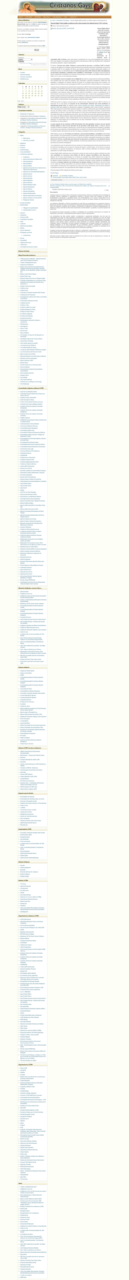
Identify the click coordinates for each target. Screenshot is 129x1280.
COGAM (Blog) (24, 1091)
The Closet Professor (26, 379)
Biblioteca (23, 143)
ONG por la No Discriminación (28, 1143)
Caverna (22, 147)
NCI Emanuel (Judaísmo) (27, 781)
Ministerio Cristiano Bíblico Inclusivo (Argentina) (33, 549)
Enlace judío (23, 1208)
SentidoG (22, 905)
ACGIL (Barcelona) (25, 919)
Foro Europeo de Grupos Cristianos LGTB (31, 987)
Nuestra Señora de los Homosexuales (30, 365)
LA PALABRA (28, 17)
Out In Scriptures (24, 818)
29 (23, 98)
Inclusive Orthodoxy (25, 527)
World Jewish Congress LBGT (28, 789)
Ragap (56, 173)
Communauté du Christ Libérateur (29, 424)
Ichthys (22, 490)
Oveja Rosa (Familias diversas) (28, 899)
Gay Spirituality (24, 839)
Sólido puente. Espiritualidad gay (29, 857)
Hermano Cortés (24, 1219)
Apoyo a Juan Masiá (26, 673)
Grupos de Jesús (25, 706)
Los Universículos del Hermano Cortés (31, 352)
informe (101, 52)
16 (26, 93)
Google (30, 63)
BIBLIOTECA (46, 17)
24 (29, 95)
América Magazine (25, 867)
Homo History (24, 1221)
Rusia (77, 177)
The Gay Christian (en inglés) (28, 1060)
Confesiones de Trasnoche (27, 295)
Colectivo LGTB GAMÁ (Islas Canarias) (31, 1095)
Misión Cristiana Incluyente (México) (30, 551)
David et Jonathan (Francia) (28, 969)
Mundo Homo (24, 362)
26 (35, 95)
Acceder (22, 72)
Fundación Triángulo (26, 1116)
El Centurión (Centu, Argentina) (28, 975)
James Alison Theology (26, 341)
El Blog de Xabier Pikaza (27, 311)
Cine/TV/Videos (24, 150)
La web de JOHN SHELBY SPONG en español (33, 349)
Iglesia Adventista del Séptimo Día (32, 159)
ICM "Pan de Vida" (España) (28, 492)
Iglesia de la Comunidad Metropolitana (34, 171)
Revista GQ (23, 903)
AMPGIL (22, 1072)
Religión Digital (24, 876)
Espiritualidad (24, 205)
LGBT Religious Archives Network (29, 1017)
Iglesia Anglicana (28, 161)
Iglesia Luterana (27, 176)
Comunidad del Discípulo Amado (29, 442)
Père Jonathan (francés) (27, 373)
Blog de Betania (24, 938)
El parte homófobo (25, 203)
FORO (65, 17)
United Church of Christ (26, 744)
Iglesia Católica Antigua (26, 503)
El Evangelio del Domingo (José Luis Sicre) (32, 799)
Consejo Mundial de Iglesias (28, 695)
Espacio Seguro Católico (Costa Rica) (30, 479)
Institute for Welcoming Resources (29, 529)
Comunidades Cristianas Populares (30, 691)
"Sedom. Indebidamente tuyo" (28, 262)
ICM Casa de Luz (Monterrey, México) (30, 496)
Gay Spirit (23, 762)
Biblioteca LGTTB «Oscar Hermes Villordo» (32, 603)
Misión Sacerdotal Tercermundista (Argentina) (32, 725)
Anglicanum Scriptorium (26, 264)
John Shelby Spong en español (29, 343)
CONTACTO (73, 17)
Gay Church (23, 488)
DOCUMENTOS (57, 17)
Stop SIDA (23, 1177)
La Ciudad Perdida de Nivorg (28, 347)
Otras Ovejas (23, 1028)
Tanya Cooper (83, 177)
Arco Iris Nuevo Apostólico (27, 925)
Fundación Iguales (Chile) (27, 1114)
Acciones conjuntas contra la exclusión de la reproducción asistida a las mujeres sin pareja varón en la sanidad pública (78, 186)
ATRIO (22, 675)
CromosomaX (24, 888)
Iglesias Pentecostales (29, 193)
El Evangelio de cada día (27, 796)
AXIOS (22, 929)
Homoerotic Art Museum (26, 1224)
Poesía (22, 238)
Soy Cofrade (23, 377)
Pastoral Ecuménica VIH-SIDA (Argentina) (31, 1032)
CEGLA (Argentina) (25, 947)
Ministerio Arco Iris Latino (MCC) (29, 546)
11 (32, 91)
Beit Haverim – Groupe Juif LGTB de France (32, 755)
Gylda (22, 1123)
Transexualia (24, 1179)
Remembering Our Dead (27, 1267)
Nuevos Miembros (25, 230)
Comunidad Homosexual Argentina (30, 1097)
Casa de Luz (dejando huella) (28, 391)
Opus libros (23, 1254)
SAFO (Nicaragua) (25, 1169)
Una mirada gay (24, 384)
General (22, 213)
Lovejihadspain (24, 778)
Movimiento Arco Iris (25, 557)
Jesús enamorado (25, 841)
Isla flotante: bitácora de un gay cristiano (31, 339)
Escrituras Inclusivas (26, 318)
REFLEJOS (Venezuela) (27, 1166)
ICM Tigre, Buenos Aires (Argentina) (30, 499)
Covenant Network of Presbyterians (30, 451)
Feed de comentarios (26, 77)
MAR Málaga (24, 1019)
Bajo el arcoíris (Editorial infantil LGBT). (31, 1199)
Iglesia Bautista (27, 163)
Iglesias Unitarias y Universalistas (32, 198)
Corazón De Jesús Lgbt (26, 449)
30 (26, 98)
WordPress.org (24, 79)
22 (23, 95)
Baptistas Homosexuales (27, 932)
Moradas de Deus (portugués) (28, 358)
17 (29, 93)
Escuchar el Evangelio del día (28, 801)
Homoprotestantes (25, 1011)
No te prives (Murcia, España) (28, 1141)
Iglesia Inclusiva (27, 174)
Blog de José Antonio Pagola (28, 274)
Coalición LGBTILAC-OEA (27, 1086)
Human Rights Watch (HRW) (69, 177)
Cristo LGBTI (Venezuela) (27, 466)
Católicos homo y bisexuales (28, 397)
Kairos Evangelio (25, 718)
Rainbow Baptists (25, 1037)
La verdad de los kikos (26, 1234)
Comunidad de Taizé (26, 689)
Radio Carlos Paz (25, 901)
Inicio (53, 20)
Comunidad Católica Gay (27, 430)
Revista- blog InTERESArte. (27, 580)
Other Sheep (23, 1026)
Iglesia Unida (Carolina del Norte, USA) (31, 714)
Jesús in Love (24, 632)
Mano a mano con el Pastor (27, 354)
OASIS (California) (25, 559)
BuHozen (22, 757)
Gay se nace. (24, 330)
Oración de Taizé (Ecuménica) (28, 816)
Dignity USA (23, 971)
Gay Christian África (25, 483)
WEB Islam (23, 1277)
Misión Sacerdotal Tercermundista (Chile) (31, 727)
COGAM (22, 1089)
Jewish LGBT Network (26, 774)
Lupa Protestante (25, 723)
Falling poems (24, 324)
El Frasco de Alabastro (26, 316)
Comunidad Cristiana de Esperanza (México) (32, 432)
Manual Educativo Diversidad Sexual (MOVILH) (33, 1252)
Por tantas (23, 735)
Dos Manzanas (24, 890)
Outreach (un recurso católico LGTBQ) (30, 897)
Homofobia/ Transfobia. (63, 20)
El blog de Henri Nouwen (27, 702)
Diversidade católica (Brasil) (28, 973)
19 (35, 93)
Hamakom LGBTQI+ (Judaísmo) (29, 768)
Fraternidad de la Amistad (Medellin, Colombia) (33, 481)
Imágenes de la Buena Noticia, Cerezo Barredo (33, 803)
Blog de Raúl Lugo (25, 276)
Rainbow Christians (25, 1039)
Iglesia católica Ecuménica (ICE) (29, 509)
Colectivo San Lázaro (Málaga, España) (31, 404)
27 (38, 95)
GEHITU (22, 1121)
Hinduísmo (23, 215)
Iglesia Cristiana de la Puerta (28, 519)
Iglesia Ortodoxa (27, 182)
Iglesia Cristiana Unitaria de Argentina (30, 521)
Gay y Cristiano (24, 333)
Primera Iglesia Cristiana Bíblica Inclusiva (31, 565)
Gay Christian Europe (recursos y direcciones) (33, 619)
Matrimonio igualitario (26, 226)
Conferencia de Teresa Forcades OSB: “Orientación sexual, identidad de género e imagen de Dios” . (32, 1202)
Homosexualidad (57, 177)
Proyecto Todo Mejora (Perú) (28, 1162)
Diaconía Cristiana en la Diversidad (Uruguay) (33, 470)
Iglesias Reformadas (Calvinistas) (32, 195)
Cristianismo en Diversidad (27, 457)
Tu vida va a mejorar (26, 1275)
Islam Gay (23, 772)
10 (29, 91)
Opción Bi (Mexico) (25, 1145)
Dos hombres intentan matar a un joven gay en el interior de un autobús (72, 184)
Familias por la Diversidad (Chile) (29, 1105)
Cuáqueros (26, 157)
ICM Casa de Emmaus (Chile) (28, 494)
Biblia (21, 135)
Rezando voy (24, 825)
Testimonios (23, 244)
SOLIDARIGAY (24, 1174)
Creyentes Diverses (25, 453)
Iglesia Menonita (27, 178)
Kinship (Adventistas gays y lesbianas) (30, 1015)
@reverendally (24, 591)
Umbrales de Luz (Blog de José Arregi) (31, 381)
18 (32, 93)
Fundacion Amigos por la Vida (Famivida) (31, 1112)
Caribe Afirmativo (25, 1080)
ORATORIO (38, 17)
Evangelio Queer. (25, 837)
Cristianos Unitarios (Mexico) (28, 464)
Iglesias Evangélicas (29, 191)
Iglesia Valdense (27, 189)
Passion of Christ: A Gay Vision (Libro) (30, 659)
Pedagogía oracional (26, 232)
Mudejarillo (55, 175)
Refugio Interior (24, 375)
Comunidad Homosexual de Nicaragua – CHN (33, 1099)
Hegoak (22, 1125)
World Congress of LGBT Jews (28, 787)
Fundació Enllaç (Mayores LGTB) (29, 1110)
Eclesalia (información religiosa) (29, 872)
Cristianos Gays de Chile (27, 459)
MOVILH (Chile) (24, 1139)
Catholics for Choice (25, 945)
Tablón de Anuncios (25, 242)
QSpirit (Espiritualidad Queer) (28, 823)
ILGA (21, 1127)
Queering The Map (25, 1164)
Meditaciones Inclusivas (26, 814)
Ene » (22, 101)
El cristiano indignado (26, 314)
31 (29, 98)
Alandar (22, 865)
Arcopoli (22, 1074)
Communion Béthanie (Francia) (29, 426)
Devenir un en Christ (26, 468)
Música (22, 228)
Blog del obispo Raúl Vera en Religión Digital (32, 278)
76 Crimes (23, 884)
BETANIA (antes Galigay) (27, 934)
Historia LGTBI (24, 217)
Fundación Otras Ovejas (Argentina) (30, 989)
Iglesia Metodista (28, 180)
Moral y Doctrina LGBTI (26, 360)
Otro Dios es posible (28, 140)
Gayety (22, 892)
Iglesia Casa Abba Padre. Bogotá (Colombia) (32, 501)
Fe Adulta (22, 704)
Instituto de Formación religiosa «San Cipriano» (33, 630)
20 (38, 93)
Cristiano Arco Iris (25, 303)
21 (41, 93)
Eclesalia (22, 870)
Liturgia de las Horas (26, 812)
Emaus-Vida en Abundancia (28, 477)
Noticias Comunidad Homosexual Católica (32, 1024)
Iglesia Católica (27, 166)
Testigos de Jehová (28, 200)
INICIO (20, 17)
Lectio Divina (26, 235)
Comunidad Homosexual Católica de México (32, 444)
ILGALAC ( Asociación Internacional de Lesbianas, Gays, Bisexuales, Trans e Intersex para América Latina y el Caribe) (33, 1131)
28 (41, 95)
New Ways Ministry (25, 895)
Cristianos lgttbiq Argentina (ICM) (29, 462)
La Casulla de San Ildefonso (28, 345)
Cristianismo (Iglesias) (26, 154)
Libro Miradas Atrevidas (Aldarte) (29, 1248)
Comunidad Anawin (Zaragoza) (28, 428)
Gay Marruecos (24, 1118)
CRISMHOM (23, 455)
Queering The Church (26, 572)
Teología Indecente (25, 1269)
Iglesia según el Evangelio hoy (28, 712)
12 (35, 91)
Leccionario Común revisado (28, 810)
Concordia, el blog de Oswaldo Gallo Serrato (32, 292)
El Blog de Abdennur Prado (27, 309)
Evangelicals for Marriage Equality (29, 981)
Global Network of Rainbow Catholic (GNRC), (32, 1008)
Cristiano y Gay (24, 305)
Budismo (22, 145)
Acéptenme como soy (26, 593)
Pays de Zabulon (25, 367)
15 (23, 93)
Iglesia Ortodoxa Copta (29, 184)
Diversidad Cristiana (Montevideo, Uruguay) (32, 472)
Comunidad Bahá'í (25, 152)
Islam (21, 221)
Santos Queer (24, 855)
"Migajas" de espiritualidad (30, 208)
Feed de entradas (25, 74)
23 (26, 95)
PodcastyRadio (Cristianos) (27, 733)
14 (41, 91)
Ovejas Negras (24, 1152)
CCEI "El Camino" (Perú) (27, 400)
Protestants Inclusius (26, 567)
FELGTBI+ (23, 1108)
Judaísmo (23, 223)
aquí (81, 170)
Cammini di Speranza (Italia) (28, 940)
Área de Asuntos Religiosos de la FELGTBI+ (32, 927)
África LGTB (23, 1068)
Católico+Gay (24, 290)
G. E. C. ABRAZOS (25, 992)
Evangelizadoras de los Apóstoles (29, 1213)
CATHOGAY (23, 942)
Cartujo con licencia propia (27, 286)
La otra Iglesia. (24, 721)
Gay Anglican (24, 326)
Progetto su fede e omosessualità (29, 1034)
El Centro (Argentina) (26, 475)
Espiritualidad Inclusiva (29, 210)
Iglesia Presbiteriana (29, 187)
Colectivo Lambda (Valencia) (28, 1093)
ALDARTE (23, 1070)
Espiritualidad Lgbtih (26, 835)
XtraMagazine (24, 911)
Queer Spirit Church (25, 569)
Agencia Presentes (25, 886)
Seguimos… (32, 114)
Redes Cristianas (25, 737)
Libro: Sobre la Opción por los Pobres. (30, 649)
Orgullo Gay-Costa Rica (26, 1147)
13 (38, 91)
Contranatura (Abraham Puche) (29, 300)
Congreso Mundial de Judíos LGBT (30, 759)
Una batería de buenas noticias (28, 247)
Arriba (107, 190)
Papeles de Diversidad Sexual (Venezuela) (32, 1160)
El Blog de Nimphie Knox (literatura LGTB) (31, 1206)
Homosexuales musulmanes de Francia (31, 770)
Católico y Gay (24, 288)
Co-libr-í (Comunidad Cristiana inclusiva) (31, 402)
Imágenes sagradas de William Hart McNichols (33, 625)
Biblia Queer (26, 138)
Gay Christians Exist (25, 1004)
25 (32, 95)
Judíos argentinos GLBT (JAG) (28, 776)
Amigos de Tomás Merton (27, 671)
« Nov (18, 101)
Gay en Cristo (24, 328)
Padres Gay (23, 1154)
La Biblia (22, 807)
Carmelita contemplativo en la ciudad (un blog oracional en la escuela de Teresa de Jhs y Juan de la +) (33, 282)
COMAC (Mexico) (25, 418)
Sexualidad (23, 240)
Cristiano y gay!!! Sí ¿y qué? (28, 307)
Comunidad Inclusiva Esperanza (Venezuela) (32, 446)
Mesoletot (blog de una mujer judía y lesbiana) (33, 356)
